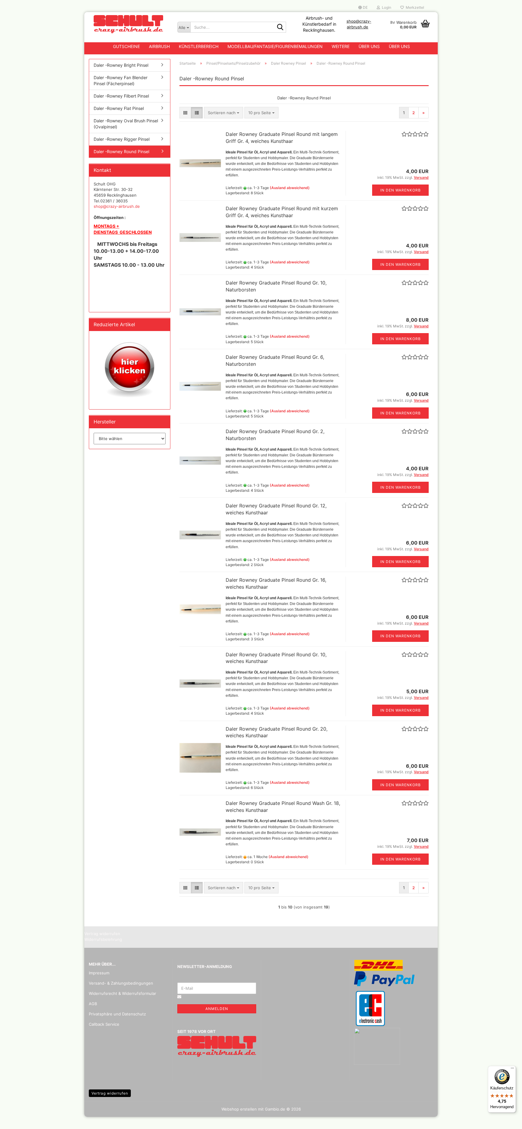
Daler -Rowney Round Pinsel (121, 151)
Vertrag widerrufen (110, 1093)
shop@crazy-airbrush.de (117, 206)
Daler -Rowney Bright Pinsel (121, 65)
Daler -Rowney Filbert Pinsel (121, 95)
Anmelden (216, 1008)
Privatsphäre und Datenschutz (117, 1014)
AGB (93, 1003)
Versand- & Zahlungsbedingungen (121, 983)
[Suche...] (280, 27)
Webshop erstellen (239, 1109)
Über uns (369, 46)
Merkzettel (414, 7)
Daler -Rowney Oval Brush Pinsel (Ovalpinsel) (126, 123)
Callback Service (104, 1024)
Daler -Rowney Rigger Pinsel (122, 139)
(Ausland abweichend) (290, 187)
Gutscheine (126, 46)
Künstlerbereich (198, 46)
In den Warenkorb (400, 190)
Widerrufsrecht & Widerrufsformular (122, 993)
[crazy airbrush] (128, 24)
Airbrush (159, 46)
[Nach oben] (505, 1119)
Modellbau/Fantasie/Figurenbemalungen (275, 46)
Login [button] (385, 7)
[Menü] (512, 1069)
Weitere (341, 46)
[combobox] (223, 113)
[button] (363, 7)
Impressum (99, 972)
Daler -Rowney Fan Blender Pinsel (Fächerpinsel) (120, 80)
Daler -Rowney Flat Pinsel (119, 108)
